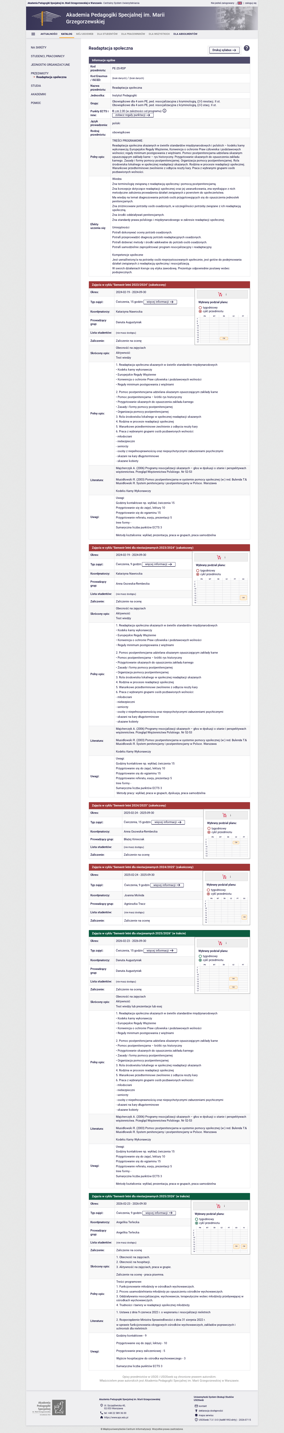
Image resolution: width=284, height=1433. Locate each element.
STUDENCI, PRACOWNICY (48, 56)
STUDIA (36, 86)
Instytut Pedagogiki (124, 95)
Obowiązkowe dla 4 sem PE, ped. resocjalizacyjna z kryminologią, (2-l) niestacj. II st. (166, 101)
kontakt (203, 1406)
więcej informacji (158, 302)
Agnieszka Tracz (134, 904)
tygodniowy (210, 307)
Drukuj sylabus (222, 50)
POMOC (36, 103)
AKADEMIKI (38, 94)
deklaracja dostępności (211, 1410)
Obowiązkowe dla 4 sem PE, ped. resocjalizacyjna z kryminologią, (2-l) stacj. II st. (164, 105)
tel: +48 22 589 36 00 (115, 1413)
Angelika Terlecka (127, 1222)
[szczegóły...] (226, 294)
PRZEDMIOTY (39, 73)
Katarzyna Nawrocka (129, 311)
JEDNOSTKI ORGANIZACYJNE (50, 64)
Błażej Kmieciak (134, 839)
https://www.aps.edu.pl (116, 1417)
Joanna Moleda (134, 895)
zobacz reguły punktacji (130, 115)
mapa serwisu (206, 1415)
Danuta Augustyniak (129, 322)
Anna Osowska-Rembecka (133, 583)
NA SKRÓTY (38, 47)
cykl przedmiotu (212, 311)
